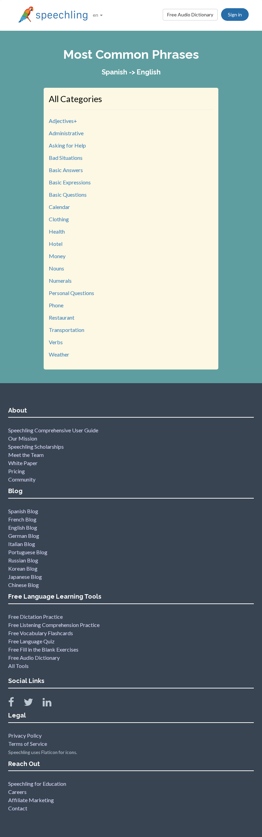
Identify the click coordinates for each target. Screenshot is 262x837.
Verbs (56, 342)
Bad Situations (66, 157)
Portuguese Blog (27, 552)
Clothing (59, 219)
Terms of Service (27, 743)
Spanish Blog (23, 511)
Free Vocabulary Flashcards (40, 633)
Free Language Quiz (31, 641)
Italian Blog (21, 544)
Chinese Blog (23, 585)
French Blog (22, 519)
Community (21, 479)
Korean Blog (23, 568)
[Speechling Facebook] (15, 703)
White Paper (23, 463)
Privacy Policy (25, 735)
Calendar (59, 207)
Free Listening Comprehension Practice (54, 625)
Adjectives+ (63, 120)
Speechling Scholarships (36, 446)
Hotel (55, 243)
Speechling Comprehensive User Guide (53, 430)
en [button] (96, 15)
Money (57, 256)
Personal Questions (71, 293)
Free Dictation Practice (35, 616)
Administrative (66, 133)
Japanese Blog (25, 576)
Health (57, 231)
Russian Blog (23, 560)
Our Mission (22, 438)
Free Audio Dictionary (190, 14)
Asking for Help (67, 145)
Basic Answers (66, 170)
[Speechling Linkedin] (51, 703)
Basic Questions (68, 194)
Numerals (60, 280)
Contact (17, 808)
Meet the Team (26, 454)
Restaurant (61, 317)
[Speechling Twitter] (33, 703)
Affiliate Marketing (31, 800)
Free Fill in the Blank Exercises (43, 649)
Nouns (56, 268)
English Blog (22, 527)
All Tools (18, 665)
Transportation (66, 329)
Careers (17, 792)
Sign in (235, 14)
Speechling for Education (37, 783)
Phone (56, 305)
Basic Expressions (70, 182)
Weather (59, 354)
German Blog (23, 535)
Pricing (16, 471)
